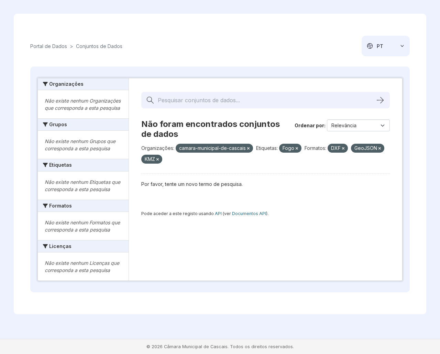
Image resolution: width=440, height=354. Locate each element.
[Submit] (380, 100)
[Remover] (248, 148)
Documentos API (249, 213)
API (218, 213)
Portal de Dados (48, 46)
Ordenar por (309, 125)
